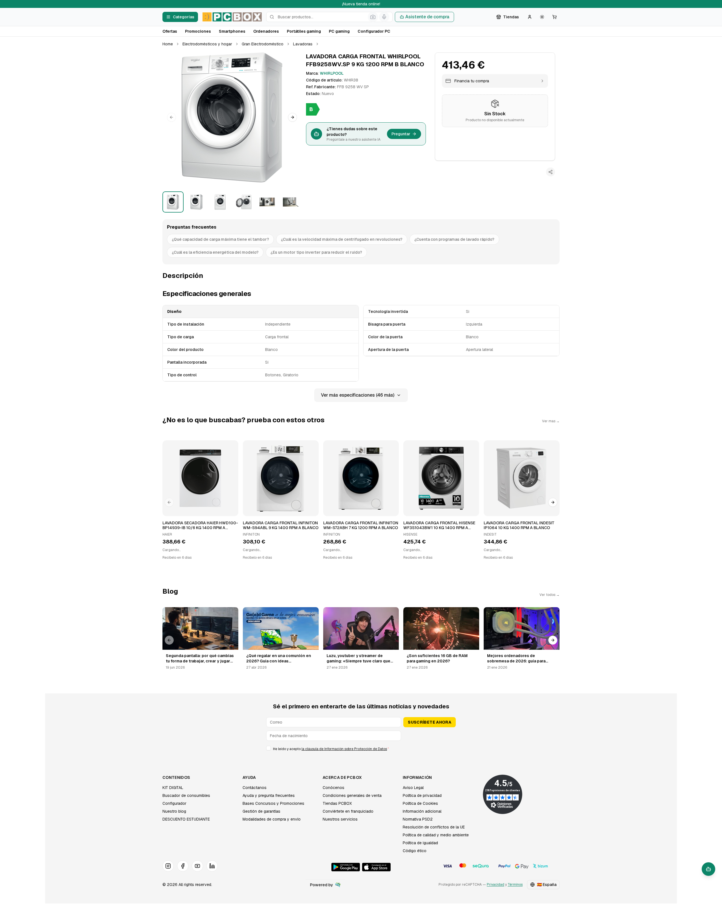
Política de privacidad (422, 795)
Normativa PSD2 (418, 819)
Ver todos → (550, 595)
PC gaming (339, 31)
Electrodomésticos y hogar (207, 44)
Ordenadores (266, 31)
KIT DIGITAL (172, 787)
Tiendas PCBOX (337, 803)
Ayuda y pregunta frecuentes (269, 795)
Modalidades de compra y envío (272, 819)
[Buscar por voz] (384, 17)
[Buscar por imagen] (373, 17)
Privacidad (495, 884)
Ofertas (169, 31)
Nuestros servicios (340, 819)
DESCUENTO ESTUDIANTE (186, 819)
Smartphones (232, 31)
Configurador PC (374, 31)
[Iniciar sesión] (530, 17)
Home (167, 44)
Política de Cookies (420, 803)
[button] (231, 117)
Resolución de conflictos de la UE (434, 827)
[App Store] (376, 867)
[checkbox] (268, 748)
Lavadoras (302, 44)
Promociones (198, 31)
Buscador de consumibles (186, 795)
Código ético (414, 850)
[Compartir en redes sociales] (550, 171)
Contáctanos (255, 787)
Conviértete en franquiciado (348, 811)
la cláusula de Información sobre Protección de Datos (344, 749)
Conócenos (333, 787)
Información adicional (422, 811)
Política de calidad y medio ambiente (436, 834)
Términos (515, 884)
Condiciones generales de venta (352, 795)
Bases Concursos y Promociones (273, 803)
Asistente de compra (427, 17)
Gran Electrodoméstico (262, 44)
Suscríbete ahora (429, 722)
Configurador (174, 803)
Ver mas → (551, 421)
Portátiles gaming (304, 31)
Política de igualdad (420, 842)
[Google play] (345, 867)
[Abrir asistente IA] (708, 869)
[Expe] (337, 885)
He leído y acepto (331, 749)
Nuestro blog (174, 811)
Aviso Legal (413, 787)
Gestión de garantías (261, 811)
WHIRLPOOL (332, 73)
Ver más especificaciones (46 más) (357, 395)
